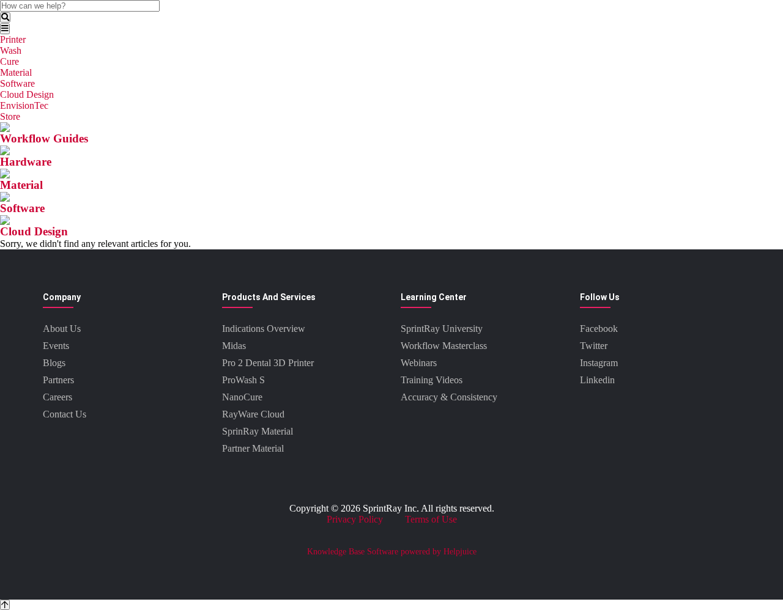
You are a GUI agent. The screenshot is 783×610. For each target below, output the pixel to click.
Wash (10, 50)
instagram (599, 363)
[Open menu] (5, 28)
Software (17, 83)
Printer (13, 39)
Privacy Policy (355, 519)
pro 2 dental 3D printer (268, 363)
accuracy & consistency (449, 397)
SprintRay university (442, 328)
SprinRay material (257, 431)
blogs (54, 363)
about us (62, 328)
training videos (431, 380)
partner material (253, 448)
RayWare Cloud (253, 414)
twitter (593, 345)
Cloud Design (27, 94)
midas (234, 345)
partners (58, 380)
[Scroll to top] (5, 605)
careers (57, 397)
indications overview (263, 328)
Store (10, 116)
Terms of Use (431, 519)
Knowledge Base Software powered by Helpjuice (392, 551)
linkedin (597, 380)
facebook (599, 328)
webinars (419, 363)
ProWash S (243, 380)
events (56, 345)
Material (16, 72)
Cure (9, 61)
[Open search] (5, 17)
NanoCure (242, 397)
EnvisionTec (24, 105)
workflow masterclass (444, 345)
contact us (64, 414)
